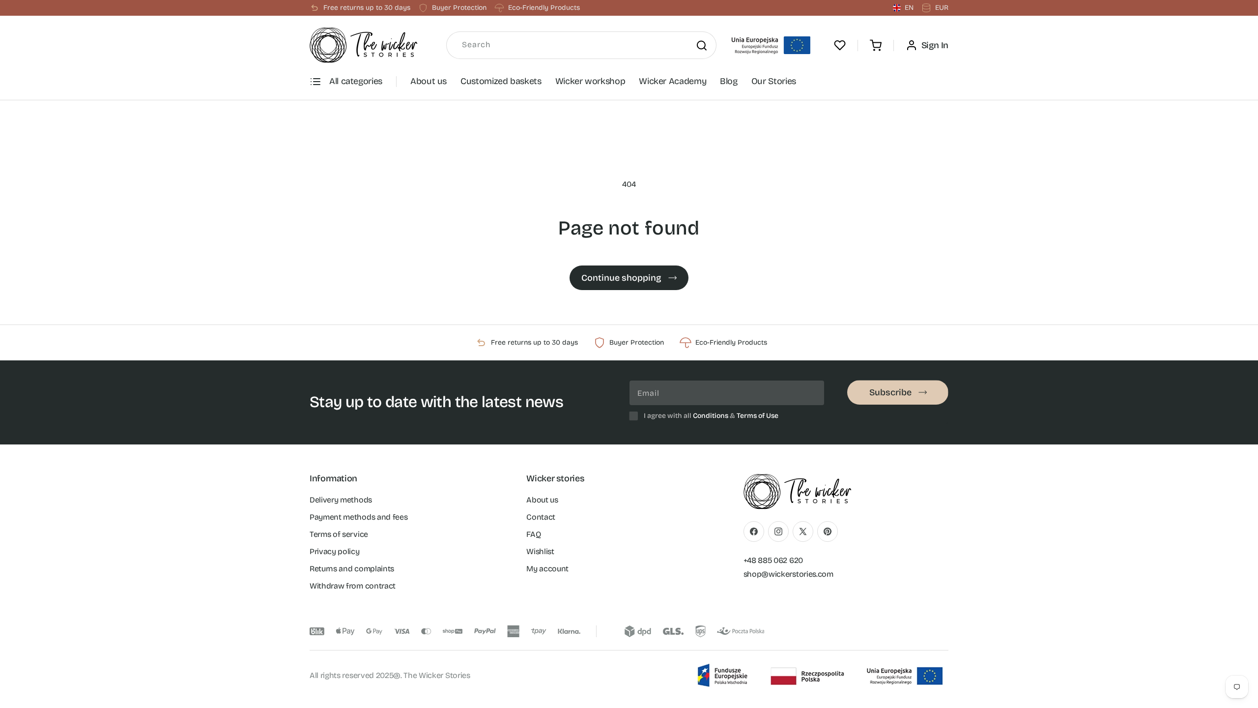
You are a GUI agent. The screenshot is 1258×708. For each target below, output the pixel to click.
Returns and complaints (352, 568)
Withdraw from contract (353, 585)
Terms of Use (757, 416)
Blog (729, 81)
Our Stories (773, 81)
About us (428, 81)
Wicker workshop (590, 81)
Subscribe (890, 392)
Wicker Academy (672, 81)
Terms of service (339, 533)
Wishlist (540, 551)
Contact (540, 516)
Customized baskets (501, 81)
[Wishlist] (840, 45)
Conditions (710, 416)
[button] (876, 45)
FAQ (533, 533)
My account (547, 568)
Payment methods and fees (358, 516)
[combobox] (581, 45)
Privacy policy (335, 551)
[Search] (701, 45)
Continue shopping (621, 277)
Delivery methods (341, 499)
